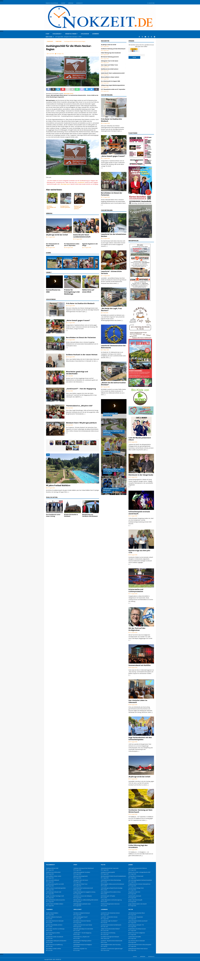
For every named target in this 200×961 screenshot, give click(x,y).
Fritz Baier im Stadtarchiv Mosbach (80, 303)
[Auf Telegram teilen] (86, 89)
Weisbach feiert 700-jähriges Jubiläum (81, 423)
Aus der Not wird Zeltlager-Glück (136, 888)
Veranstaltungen (70, 33)
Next (48, 263)
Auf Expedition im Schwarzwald (135, 876)
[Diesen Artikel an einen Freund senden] (67, 89)
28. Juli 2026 (70, 391)
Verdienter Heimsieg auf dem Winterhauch (113, 48)
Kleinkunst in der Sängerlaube (141, 475)
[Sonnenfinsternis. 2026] (54, 281)
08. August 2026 (71, 357)
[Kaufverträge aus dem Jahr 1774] (72, 442)
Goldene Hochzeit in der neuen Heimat (81, 355)
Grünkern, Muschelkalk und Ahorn (54, 925)
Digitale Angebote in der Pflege (90, 244)
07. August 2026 (133, 741)
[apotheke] (140, 305)
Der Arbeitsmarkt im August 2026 (52, 244)
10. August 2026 (71, 339)
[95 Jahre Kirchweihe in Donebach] (72, 506)
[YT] (145, 36)
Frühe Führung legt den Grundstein (111, 53)
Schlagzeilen (57, 33)
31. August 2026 (51, 237)
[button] (1, 1)
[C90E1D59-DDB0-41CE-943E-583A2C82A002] (141, 414)
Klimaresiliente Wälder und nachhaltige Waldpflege (111, 470)
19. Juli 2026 (77, 946)
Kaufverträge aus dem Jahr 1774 (139, 551)
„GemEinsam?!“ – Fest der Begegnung (81, 389)
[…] (86, 311)
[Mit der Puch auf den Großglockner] (86, 442)
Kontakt (63, 3)
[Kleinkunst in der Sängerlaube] (58, 442)
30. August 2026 (105, 50)
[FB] (139, 36)
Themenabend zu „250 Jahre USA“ (79, 406)
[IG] (148, 36)
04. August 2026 (108, 453)
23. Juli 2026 (70, 425)
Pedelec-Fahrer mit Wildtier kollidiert (54, 904)
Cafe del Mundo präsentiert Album (140, 439)
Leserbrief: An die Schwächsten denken (113, 235)
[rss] (151, 36)
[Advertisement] (140, 106)
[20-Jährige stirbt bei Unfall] (59, 225)
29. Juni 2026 (49, 938)
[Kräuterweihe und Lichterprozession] (79, 442)
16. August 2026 (78, 905)
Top (63, 53)
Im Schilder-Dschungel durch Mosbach (110, 936)
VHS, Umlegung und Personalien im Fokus (111, 892)
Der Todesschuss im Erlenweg (108, 932)
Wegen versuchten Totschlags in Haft (55, 896)
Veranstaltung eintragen (52, 3)
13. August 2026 (108, 415)
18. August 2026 (105, 874)
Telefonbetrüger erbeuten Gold (53, 892)
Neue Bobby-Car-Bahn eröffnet (53, 948)
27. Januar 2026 (106, 387)
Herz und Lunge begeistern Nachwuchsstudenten (140, 880)
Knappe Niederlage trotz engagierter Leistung (84, 892)
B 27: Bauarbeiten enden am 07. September (71, 244)
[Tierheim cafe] (140, 338)
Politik (103, 864)
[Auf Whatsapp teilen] (77, 89)
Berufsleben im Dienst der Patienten (81, 337)
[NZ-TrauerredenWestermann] (140, 237)
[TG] (154, 36)
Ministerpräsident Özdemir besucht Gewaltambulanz (113, 876)
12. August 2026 (106, 275)
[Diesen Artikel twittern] (53, 89)
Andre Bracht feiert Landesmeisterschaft (81, 236)
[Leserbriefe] (113, 222)
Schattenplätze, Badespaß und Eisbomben (56, 940)
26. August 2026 (133, 442)
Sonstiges (59, 53)
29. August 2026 (78, 239)
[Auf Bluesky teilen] (91, 89)
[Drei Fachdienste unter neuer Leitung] (54, 506)
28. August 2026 (51, 247)
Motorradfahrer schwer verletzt (110, 77)
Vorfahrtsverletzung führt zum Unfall (55, 884)
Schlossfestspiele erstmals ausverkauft (139, 513)
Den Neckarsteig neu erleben (53, 932)
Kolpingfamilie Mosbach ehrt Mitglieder (83, 944)
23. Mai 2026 (105, 312)
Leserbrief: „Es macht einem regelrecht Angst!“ (112, 948)
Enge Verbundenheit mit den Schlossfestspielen (140, 738)
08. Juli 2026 (49, 930)
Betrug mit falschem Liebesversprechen (55, 900)
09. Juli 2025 (104, 942)
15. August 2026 (133, 632)
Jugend (130, 864)
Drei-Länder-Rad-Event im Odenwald (54, 921)
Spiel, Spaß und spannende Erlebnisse (137, 868)
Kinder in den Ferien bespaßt (135, 900)
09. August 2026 (133, 667)
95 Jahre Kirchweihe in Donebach (71, 515)
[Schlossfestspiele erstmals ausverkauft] (65, 442)
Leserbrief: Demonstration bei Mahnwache (113, 346)
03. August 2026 (51, 488)
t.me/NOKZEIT (81, 182)
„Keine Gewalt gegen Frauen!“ (78, 320)
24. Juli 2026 (49, 922)
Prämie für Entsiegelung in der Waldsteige (72, 292)
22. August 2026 (78, 893)
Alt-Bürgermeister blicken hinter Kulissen (138, 948)
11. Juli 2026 (49, 926)
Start (47, 33)
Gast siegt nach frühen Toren (109, 65)
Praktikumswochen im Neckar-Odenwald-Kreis (139, 884)
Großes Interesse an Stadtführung (54, 944)
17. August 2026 (133, 593)
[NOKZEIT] (100, 29)
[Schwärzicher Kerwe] (140, 165)
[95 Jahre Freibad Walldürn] (72, 468)
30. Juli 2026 (49, 918)
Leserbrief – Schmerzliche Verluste (111, 272)
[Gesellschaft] (55, 309)
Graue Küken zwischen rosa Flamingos (55, 928)
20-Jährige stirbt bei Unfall (57, 235)
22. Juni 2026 (49, 946)
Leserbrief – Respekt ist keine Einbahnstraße (111, 940)
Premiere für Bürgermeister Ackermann (110, 904)
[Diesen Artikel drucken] (72, 89)
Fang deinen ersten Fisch (134, 892)
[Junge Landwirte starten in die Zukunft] (90, 262)
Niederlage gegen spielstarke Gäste (82, 904)
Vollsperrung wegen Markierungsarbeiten (113, 85)
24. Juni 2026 (49, 942)
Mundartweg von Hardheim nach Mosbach (90, 515)
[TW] (142, 36)
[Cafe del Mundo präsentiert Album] (51, 442)
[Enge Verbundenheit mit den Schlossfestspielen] (76, 448)
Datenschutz (79, 3)
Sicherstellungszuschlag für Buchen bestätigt (111, 888)
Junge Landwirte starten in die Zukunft (137, 904)
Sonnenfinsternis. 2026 (53, 291)
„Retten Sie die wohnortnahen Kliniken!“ (113, 384)
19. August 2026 (78, 901)
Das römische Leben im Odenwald (138, 701)
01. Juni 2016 (51, 53)
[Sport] (141, 798)
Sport (75, 864)
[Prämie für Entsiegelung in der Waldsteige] (72, 281)
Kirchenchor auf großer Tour (80, 948)
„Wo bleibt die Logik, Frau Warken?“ (111, 309)
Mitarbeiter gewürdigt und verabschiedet (77, 373)
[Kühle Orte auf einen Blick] (90, 281)
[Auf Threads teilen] (96, 89)
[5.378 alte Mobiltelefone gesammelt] (113, 485)
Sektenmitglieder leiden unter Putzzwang (110, 944)
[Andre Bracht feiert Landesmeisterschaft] (86, 225)
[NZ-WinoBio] (140, 405)
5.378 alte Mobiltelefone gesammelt (111, 489)
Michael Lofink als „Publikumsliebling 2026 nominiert (86, 900)
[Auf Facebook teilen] (48, 89)
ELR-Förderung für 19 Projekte (108, 896)
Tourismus (49, 909)
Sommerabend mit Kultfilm (140, 665)
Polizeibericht (50, 864)
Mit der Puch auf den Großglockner (137, 629)
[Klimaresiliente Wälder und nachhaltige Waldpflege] (113, 466)
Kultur (130, 909)
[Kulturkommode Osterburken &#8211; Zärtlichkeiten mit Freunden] (140, 204)
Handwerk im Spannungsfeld (108, 872)
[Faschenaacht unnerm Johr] (59, 262)
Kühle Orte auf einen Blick (88, 291)
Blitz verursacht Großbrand (52, 880)
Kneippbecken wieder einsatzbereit (54, 936)
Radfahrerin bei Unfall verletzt (109, 69)
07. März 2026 (105, 350)
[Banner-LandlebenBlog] (140, 386)
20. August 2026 (133, 554)
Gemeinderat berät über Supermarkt (109, 868)
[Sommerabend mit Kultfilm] (93, 442)
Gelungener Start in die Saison (109, 61)
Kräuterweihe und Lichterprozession (136, 590)
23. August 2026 (71, 305)
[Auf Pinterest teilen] (62, 89)
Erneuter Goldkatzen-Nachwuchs (54, 917)
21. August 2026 (71, 322)
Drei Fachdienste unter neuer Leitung (53, 515)
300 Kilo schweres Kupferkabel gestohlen (56, 888)
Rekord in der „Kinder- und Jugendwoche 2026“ (139, 872)
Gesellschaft (78, 909)
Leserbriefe (95, 33)
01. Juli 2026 (49, 934)
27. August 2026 (87, 247)
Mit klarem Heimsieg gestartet (110, 57)
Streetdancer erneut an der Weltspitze (83, 896)
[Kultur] (141, 426)
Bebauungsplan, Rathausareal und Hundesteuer (112, 884)
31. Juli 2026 (70, 376)
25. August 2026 (106, 238)
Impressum (70, 3)
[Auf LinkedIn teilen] (58, 89)
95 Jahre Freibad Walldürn (58, 485)
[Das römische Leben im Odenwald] (69, 448)
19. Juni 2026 (49, 950)
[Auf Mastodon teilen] (82, 89)
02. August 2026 (108, 473)
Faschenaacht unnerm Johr (134, 896)
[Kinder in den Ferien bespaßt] (74, 262)
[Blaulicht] (141, 765)
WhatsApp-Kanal (68, 93)
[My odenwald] (140, 377)
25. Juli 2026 (70, 408)
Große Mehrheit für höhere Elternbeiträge (111, 880)
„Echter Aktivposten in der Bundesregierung (111, 900)
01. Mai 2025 (104, 946)
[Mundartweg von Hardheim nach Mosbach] (90, 506)
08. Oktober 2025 (105, 938)
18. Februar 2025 (105, 950)
